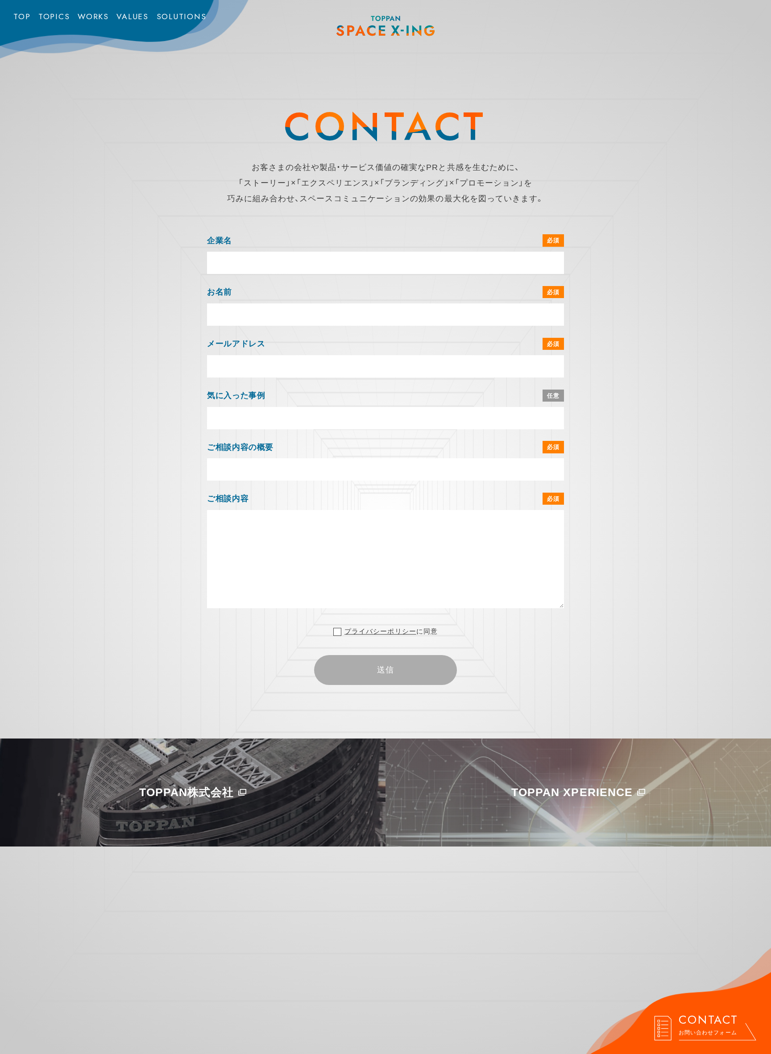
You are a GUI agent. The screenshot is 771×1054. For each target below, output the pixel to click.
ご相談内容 (228, 498)
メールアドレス (236, 343)
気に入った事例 (236, 395)
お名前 (219, 291)
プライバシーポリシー (380, 631)
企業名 (219, 240)
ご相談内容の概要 (240, 447)
